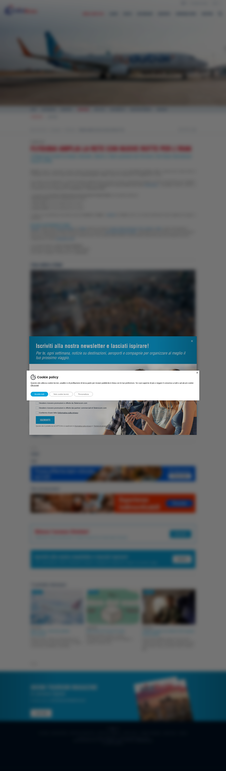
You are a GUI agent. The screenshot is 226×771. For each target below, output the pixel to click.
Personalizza (83, 394)
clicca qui (35, 385)
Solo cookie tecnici (61, 394)
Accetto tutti (39, 394)
